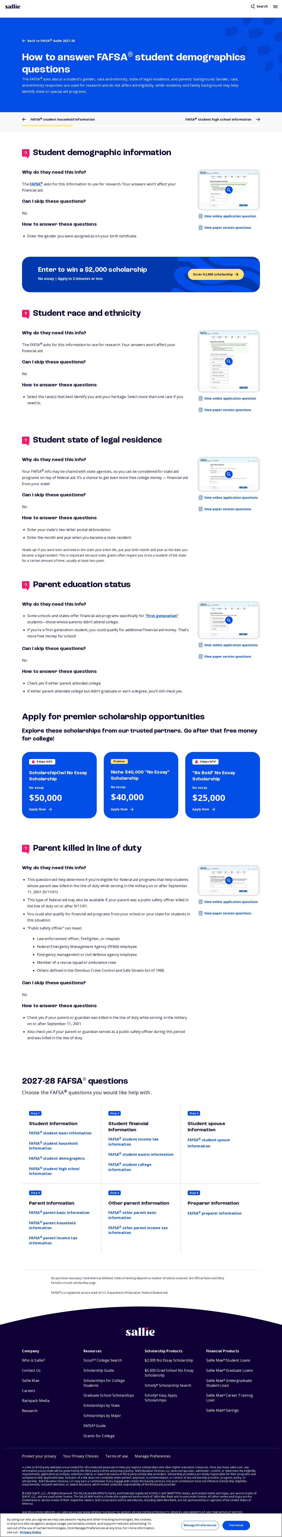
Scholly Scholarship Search (168, 1385)
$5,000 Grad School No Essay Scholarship (169, 1373)
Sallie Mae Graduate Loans (229, 1370)
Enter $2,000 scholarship (213, 274)
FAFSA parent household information (52, 1225)
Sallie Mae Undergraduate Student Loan (229, 1383)
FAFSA (36, 184)
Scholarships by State (101, 1405)
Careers (28, 1390)
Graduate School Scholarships (108, 1395)
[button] (152, 1456)
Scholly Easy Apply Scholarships (161, 1398)
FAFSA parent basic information (59, 1212)
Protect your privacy (39, 1456)
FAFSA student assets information (140, 1154)
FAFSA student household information (53, 1146)
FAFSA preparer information (214, 1213)
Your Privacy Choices (80, 1456)
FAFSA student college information (130, 1167)
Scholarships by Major (102, 1415)
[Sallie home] (13, 6)
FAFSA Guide (94, 1425)
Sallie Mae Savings (222, 1410)
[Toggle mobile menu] (275, 6)
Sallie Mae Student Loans (228, 1360)
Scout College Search (102, 1360)
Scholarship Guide (98, 1370)
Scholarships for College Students (104, 1383)
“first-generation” (161, 615)
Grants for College (99, 1436)
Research (30, 1411)
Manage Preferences (200, 1525)
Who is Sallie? (33, 1360)
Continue (236, 1525)
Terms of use (116, 1456)
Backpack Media (35, 1400)
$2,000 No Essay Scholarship (169, 1360)
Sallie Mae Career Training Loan (229, 1398)
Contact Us (31, 1370)
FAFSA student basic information (60, 1133)
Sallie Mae (30, 1380)
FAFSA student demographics (57, 1158)
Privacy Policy (30, 1532)
